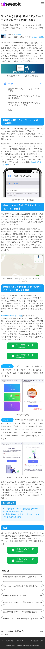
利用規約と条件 (38, 641)
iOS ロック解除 (38, 37)
